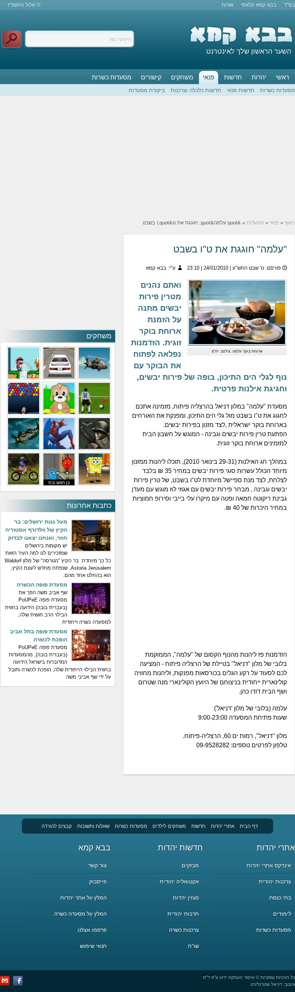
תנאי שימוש (93, 946)
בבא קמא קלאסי (258, 5)
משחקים (182, 77)
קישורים (151, 77)
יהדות (259, 77)
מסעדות (255, 223)
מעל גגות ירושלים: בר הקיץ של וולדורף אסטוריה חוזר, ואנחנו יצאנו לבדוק (36, 530)
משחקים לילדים (169, 826)
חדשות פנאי (240, 90)
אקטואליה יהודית (179, 881)
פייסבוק (98, 881)
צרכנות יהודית (275, 881)
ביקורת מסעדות (147, 90)
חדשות (233, 77)
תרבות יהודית (183, 914)
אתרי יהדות (222, 826)
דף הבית (249, 826)
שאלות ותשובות (93, 826)
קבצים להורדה (56, 826)
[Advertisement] (147, 157)
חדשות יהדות (180, 847)
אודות (227, 5)
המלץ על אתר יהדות (83, 898)
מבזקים (190, 865)
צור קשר (97, 865)
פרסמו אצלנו (92, 930)
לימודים (282, 914)
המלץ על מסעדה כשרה (80, 914)
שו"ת (193, 946)
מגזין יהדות (186, 898)
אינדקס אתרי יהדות (269, 865)
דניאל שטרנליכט (266, 984)
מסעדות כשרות (111, 77)
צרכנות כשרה (184, 930)
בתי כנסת (280, 898)
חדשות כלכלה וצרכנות (196, 90)
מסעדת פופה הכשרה (42, 585)
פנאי (208, 77)
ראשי (282, 77)
